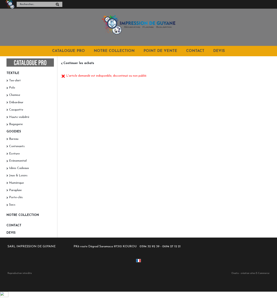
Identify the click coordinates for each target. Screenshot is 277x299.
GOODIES (13, 131)
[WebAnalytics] (4, 296)
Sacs (12, 204)
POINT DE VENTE (160, 51)
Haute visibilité (19, 117)
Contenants (17, 146)
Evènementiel (18, 160)
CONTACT (195, 51)
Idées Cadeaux (19, 168)
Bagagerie (16, 124)
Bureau (13, 139)
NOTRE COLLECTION (114, 51)
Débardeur (16, 102)
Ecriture (14, 153)
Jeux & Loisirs (18, 175)
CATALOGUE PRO (68, 51)
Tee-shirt (15, 80)
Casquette (16, 109)
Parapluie (15, 190)
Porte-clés (16, 197)
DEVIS (219, 51)
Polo (12, 87)
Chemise (14, 95)
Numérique (16, 183)
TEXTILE (12, 73)
